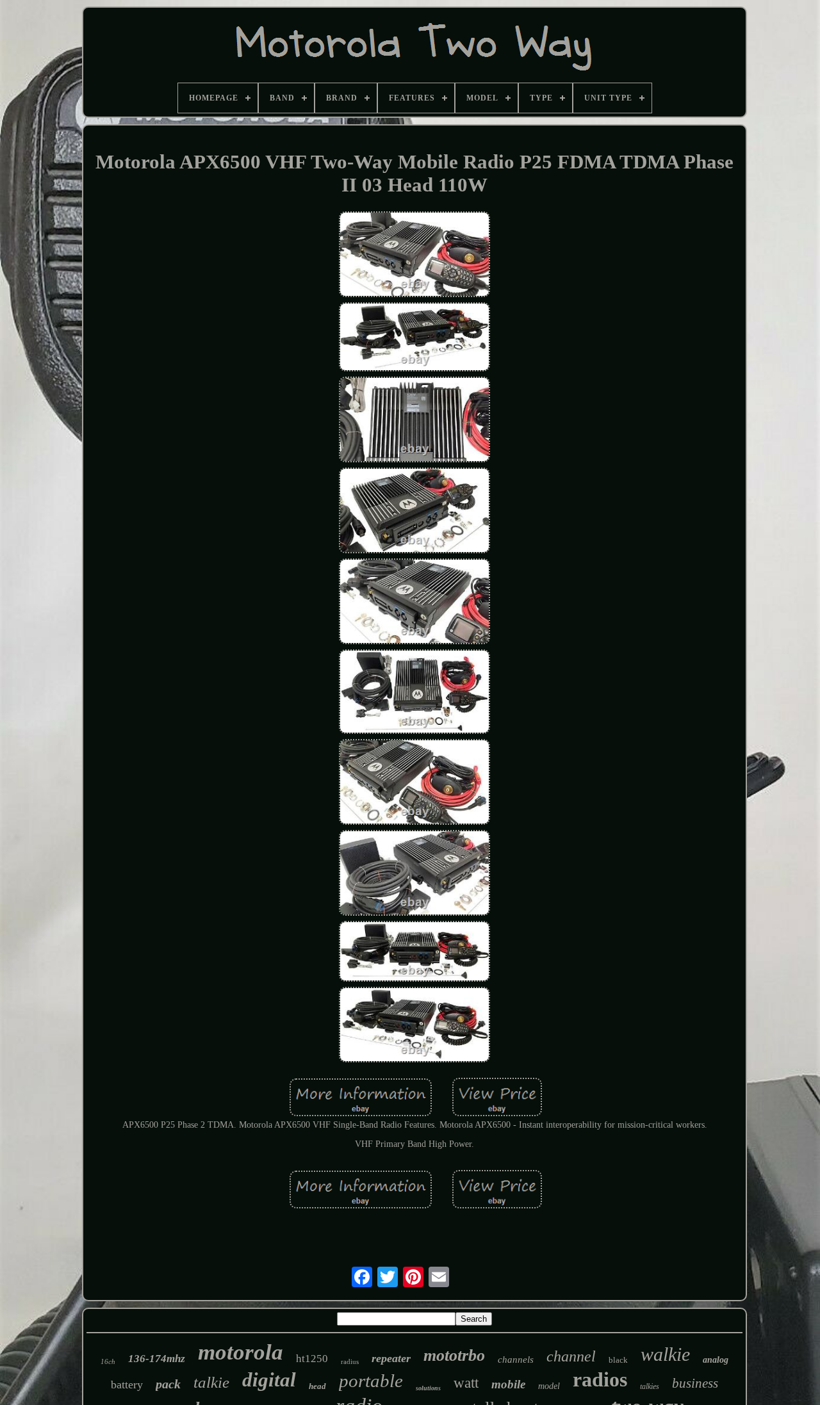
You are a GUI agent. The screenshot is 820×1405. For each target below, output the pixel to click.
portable (371, 1380)
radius (350, 1361)
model (549, 1386)
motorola (240, 1352)
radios (600, 1379)
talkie (211, 1382)
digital (269, 1379)
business (695, 1383)
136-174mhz (156, 1358)
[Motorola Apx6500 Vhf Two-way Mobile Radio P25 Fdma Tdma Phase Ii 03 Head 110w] (414, 255)
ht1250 (312, 1358)
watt (466, 1383)
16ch (108, 1361)
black (618, 1360)
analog (715, 1360)
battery (127, 1384)
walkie (665, 1354)
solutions (428, 1388)
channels (516, 1359)
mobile (508, 1384)
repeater (391, 1358)
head (317, 1386)
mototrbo (454, 1355)
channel (571, 1356)
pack (168, 1384)
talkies (649, 1386)
